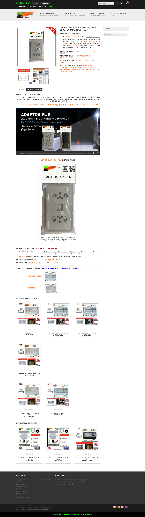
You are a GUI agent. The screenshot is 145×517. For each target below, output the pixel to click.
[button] (58, 132)
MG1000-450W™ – (58, 414)
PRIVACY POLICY (21, 506)
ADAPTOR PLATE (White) (67, 67)
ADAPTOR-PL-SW (40, 98)
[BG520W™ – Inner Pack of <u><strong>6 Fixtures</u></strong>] (29, 355)
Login (36, 3)
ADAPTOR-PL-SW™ (86, 69)
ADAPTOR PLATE (88, 65)
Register (45, 3)
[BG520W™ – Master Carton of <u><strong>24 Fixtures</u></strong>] (29, 395)
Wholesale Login (62, 514)
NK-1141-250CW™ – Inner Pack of (29, 459)
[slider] (56, 153)
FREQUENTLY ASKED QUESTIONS (42, 507)
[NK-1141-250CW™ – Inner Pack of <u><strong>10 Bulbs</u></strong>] (29, 439)
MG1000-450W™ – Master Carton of (58, 334)
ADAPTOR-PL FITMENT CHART (77, 61)
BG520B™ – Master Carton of (87, 459)
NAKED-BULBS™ (97, 14)
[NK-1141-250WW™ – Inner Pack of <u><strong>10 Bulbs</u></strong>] (58, 439)
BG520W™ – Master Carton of (29, 415)
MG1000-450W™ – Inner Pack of (87, 334)
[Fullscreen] (97, 153)
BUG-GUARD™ (74, 14)
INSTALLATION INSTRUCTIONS (47, 259)
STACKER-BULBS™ (118, 14)
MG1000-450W (35, 276)
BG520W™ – (29, 333)
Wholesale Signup (23, 3)
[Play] (19, 153)
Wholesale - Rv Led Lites (32, 509)
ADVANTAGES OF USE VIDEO (77, 52)
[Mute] (93, 153)
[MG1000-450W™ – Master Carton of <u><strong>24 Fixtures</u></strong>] (58, 315)
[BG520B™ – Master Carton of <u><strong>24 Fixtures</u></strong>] (87, 439)
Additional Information (34, 89)
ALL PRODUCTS (80, 67)
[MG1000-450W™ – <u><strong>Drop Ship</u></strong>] (58, 395)
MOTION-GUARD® (65, 69)
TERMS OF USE (32, 506)
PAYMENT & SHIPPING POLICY (48, 506)
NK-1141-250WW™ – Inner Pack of (58, 459)
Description (21, 89)
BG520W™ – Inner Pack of (29, 374)
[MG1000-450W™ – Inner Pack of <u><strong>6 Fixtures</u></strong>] (87, 315)
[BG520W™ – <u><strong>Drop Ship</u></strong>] (29, 315)
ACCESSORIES (76, 69)
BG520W (32, 288)
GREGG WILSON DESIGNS (23, 507)
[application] (58, 131)
